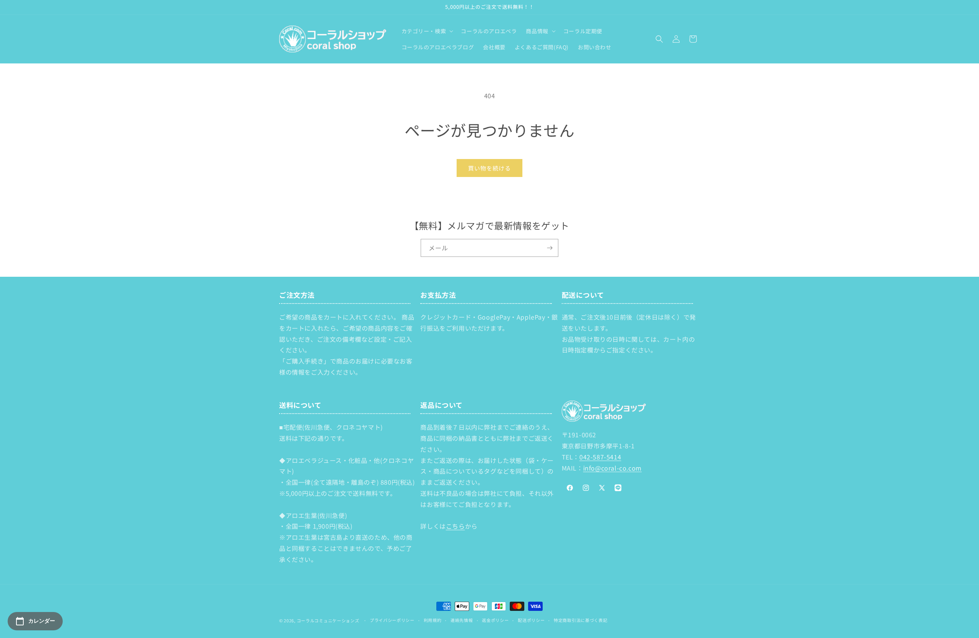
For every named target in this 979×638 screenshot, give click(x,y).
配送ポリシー (531, 620)
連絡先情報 (461, 620)
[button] (427, 31)
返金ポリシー (495, 620)
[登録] (549, 248)
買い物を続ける (489, 168)
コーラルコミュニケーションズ (328, 620)
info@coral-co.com (612, 467)
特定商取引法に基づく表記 (580, 620)
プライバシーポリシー (392, 620)
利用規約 (433, 620)
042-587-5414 (600, 456)
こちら (455, 526)
